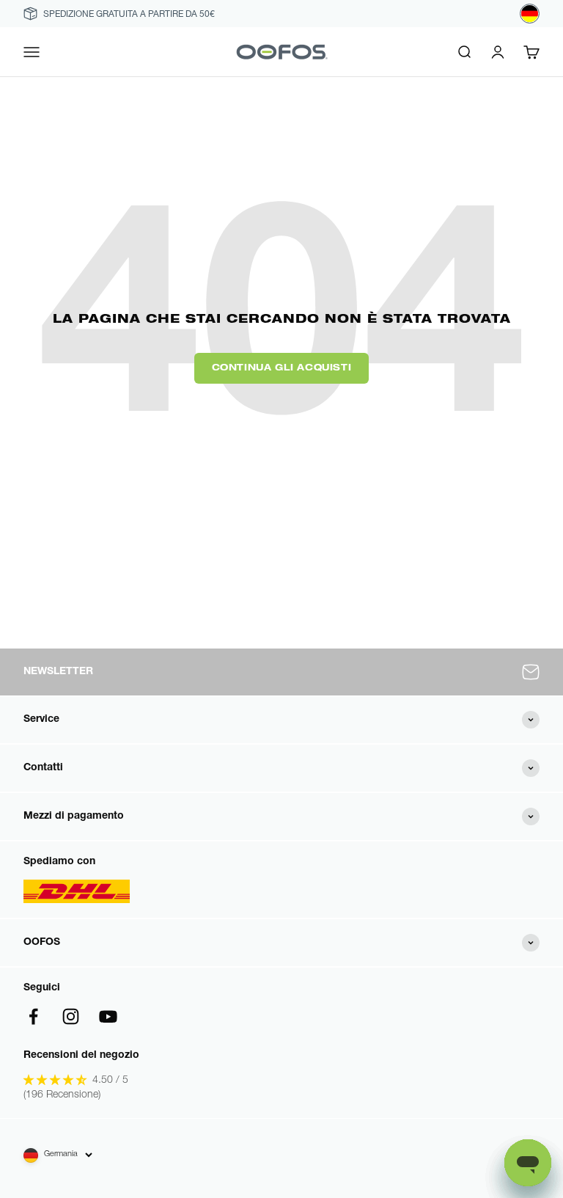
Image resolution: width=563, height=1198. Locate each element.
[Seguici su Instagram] (71, 1016)
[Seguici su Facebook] (33, 1016)
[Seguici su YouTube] (108, 1016)
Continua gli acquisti (282, 368)
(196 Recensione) (61, 1095)
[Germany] (530, 13)
